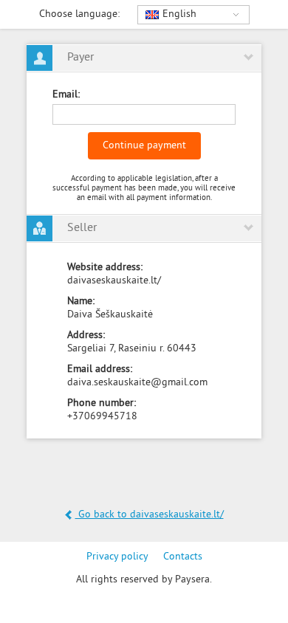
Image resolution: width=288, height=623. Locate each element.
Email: (66, 95)
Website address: (105, 267)
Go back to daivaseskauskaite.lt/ (149, 515)
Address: (86, 335)
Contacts (182, 557)
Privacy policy (117, 557)
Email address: (99, 369)
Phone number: (101, 403)
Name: (81, 301)
